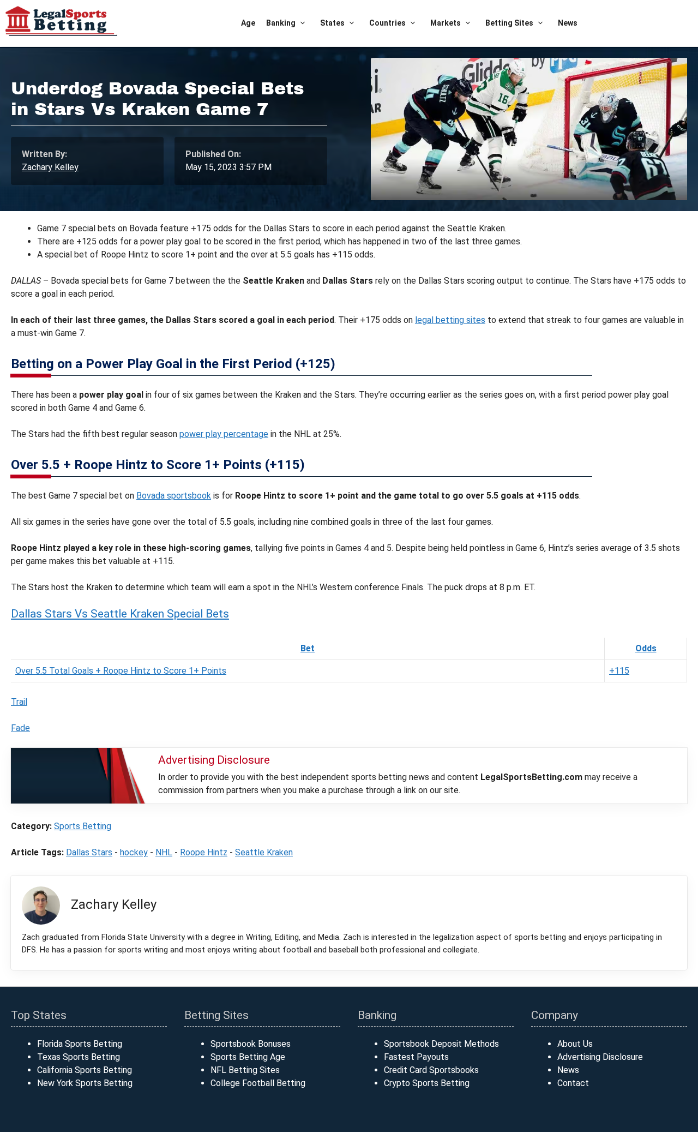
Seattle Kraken (264, 852)
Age (248, 23)
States (332, 23)
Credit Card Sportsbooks (431, 1070)
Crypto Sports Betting (427, 1083)
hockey (134, 852)
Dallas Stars (89, 852)
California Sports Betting (84, 1070)
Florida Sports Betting (79, 1044)
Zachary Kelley (50, 167)
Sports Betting (82, 826)
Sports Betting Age (247, 1057)
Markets (445, 23)
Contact (573, 1083)
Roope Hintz (203, 852)
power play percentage (223, 434)
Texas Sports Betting (78, 1057)
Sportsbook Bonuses (250, 1044)
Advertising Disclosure (600, 1057)
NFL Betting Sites (245, 1070)
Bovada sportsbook (173, 495)
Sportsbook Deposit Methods (441, 1044)
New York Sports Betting (85, 1083)
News (567, 23)
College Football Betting (257, 1083)
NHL (163, 852)
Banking (281, 23)
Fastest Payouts (416, 1057)
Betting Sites (509, 23)
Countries (387, 23)
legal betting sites (450, 320)
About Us (575, 1044)
